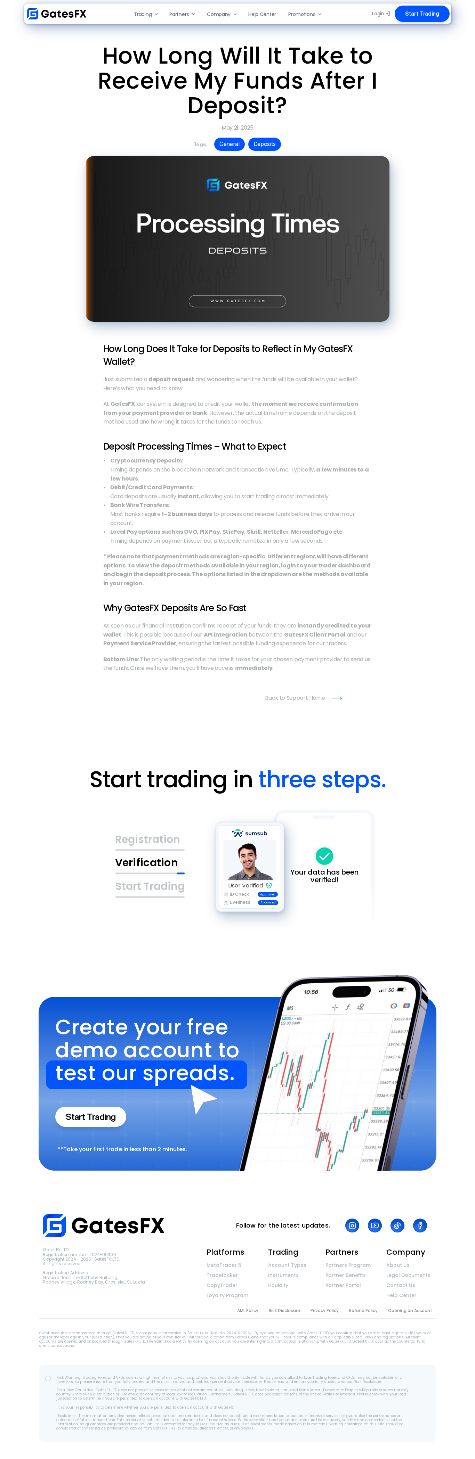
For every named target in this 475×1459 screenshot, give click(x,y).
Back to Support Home (295, 698)
